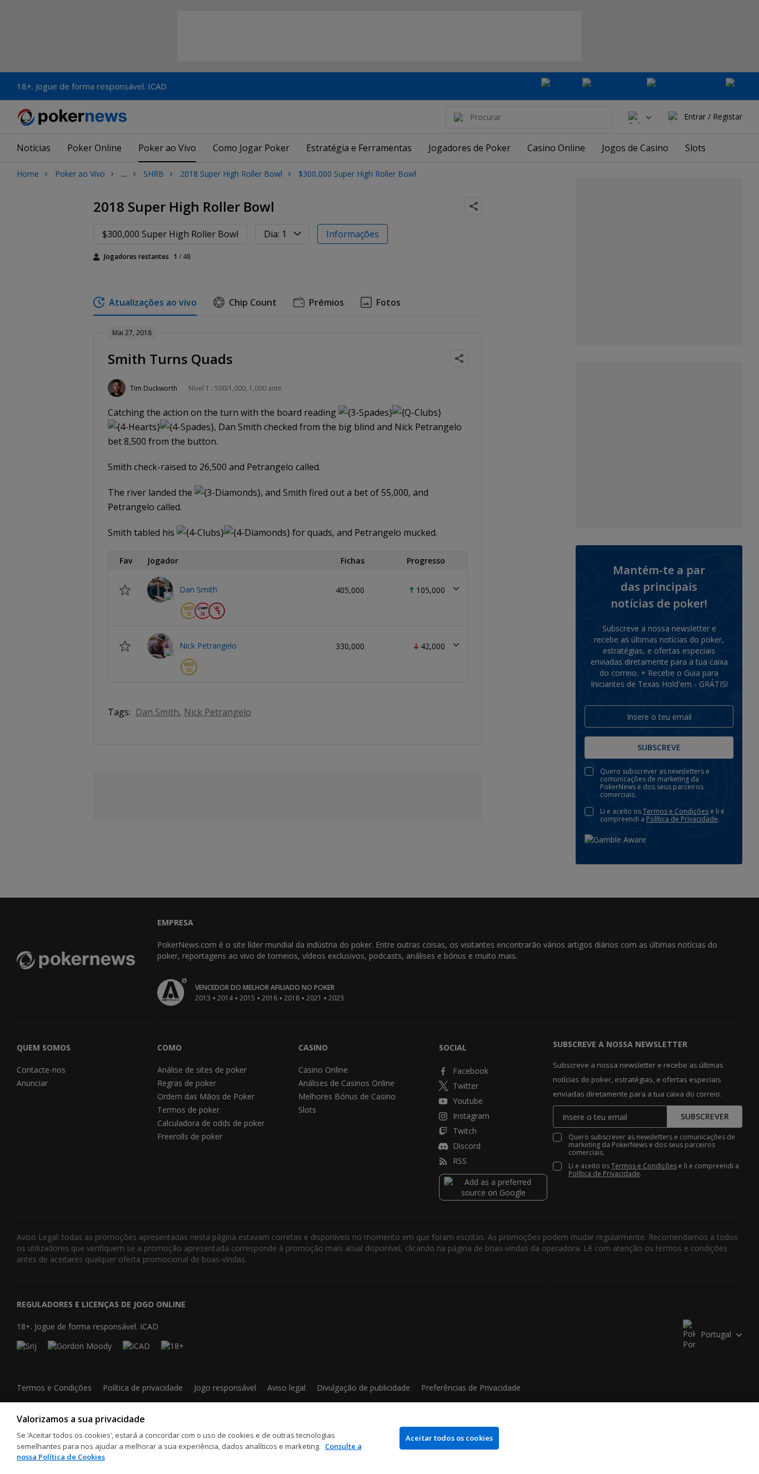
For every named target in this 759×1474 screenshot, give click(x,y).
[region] (379, 1438)
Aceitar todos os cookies (449, 1438)
